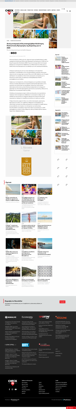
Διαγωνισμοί (42, 391)
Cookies (57, 391)
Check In (47, 0)
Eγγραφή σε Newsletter (61, 382)
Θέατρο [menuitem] (49, 10)
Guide (8, 40)
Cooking (56, 0)
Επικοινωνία (58, 388)
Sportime (26, 0)
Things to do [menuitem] (30, 10)
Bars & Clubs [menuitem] (23, 10)
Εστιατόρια (24, 382)
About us (58, 389)
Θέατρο (24, 391)
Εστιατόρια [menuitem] (17, 10)
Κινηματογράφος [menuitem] (43, 10)
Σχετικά (8, 182)
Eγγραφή (62, 301)
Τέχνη (40, 384)
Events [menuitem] (58, 10)
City (38, 0)
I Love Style (42, 0)
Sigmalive (17, 0)
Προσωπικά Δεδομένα (61, 386)
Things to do (25, 386)
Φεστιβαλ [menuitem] (54, 10)
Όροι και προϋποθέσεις (61, 384)
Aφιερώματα (42, 389)
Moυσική (24, 388)
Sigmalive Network (9, 0)
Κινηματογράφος (26, 389)
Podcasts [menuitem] (17, 12)
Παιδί (40, 382)
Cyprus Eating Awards (44, 393)
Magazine (52, 0)
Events (23, 393)
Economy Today (33, 0)
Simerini (22, 0)
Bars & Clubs (25, 384)
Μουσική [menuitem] (36, 10)
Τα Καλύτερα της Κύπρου (15, 40)
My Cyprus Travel (62, 0)
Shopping (41, 386)
